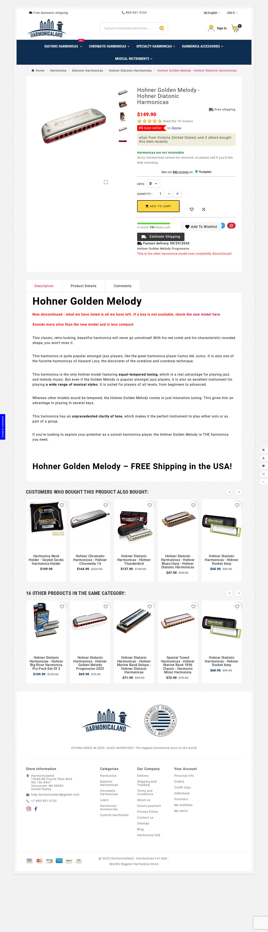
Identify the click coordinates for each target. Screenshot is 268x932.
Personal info (184, 775)
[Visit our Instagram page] (29, 809)
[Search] (162, 28)
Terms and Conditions (145, 792)
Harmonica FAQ (148, 835)
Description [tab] (44, 286)
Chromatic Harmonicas (109, 792)
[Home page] (106, 720)
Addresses (182, 793)
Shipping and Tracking (147, 783)
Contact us (145, 817)
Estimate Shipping (160, 236)
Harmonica (108, 775)
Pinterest (231, 226)
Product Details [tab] (84, 286)
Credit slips (182, 787)
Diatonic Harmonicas (109, 783)
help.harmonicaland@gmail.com (55, 794)
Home (176, 128)
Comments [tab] (122, 286)
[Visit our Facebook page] (36, 809)
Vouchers (181, 799)
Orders (179, 781)
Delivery (143, 775)
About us (144, 800)
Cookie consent (2, 427)
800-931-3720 (134, 12)
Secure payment (149, 805)
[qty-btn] (177, 193)
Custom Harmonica (114, 815)
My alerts (181, 811)
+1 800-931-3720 (44, 800)
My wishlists (183, 805)
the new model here (203, 314)
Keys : (141, 184)
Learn (104, 800)
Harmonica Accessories (109, 807)
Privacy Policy (147, 811)
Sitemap (143, 823)
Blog (140, 829)
